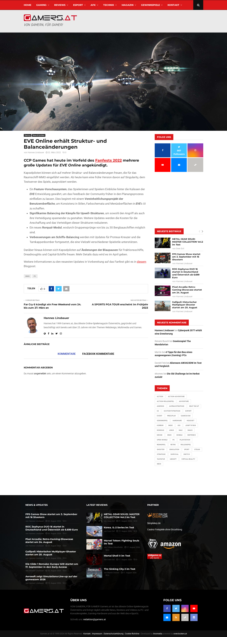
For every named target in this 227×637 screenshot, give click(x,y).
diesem (141, 261)
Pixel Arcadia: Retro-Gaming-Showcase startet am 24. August (187, 290)
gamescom (185, 416)
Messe (159, 435)
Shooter (160, 449)
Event (159, 416)
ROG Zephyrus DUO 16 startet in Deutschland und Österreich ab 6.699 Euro (185, 273)
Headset (190, 420)
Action (160, 396)
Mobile (179, 435)
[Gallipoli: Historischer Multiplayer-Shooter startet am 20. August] (162, 306)
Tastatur (161, 459)
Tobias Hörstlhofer (115, 547)
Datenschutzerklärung (113, 634)
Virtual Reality (188, 459)
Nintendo (191, 435)
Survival (174, 454)
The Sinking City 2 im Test (119, 568)
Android (160, 406)
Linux (171, 430)
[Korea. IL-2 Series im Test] (94, 531)
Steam (197, 449)
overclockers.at (180, 634)
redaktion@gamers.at (94, 619)
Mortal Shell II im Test (117, 555)
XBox (159, 464)
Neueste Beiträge (169, 231)
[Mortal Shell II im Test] (94, 559)
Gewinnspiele (150, 4)
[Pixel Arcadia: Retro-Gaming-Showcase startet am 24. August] (162, 291)
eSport (78, 4)
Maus (190, 430)
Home (27, 4)
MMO (27, 276)
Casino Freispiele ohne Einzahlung (164, 529)
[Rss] (176, 617)
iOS (179, 425)
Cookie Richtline (132, 634)
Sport (186, 449)
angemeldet (40, 373)
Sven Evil (180, 248)
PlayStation (185, 440)
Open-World (162, 440)
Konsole (160, 430)
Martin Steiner (113, 573)
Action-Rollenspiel (165, 401)
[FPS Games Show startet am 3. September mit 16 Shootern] (162, 258)
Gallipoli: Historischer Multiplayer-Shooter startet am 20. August (184, 305)
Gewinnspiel (162, 420)
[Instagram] (185, 608)
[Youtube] (194, 608)
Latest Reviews (97, 504)
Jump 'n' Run (190, 425)
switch (186, 454)
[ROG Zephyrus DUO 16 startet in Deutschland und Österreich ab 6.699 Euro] (162, 273)
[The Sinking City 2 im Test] (94, 572)
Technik (108, 4)
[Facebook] (167, 608)
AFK (93, 4)
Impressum (97, 634)
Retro (173, 445)
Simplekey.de (154, 523)
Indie (170, 425)
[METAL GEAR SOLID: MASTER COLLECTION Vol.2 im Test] (162, 243)
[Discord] (194, 617)
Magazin (127, 4)
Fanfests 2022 (108, 160)
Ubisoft (173, 459)
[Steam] (185, 617)
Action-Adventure (176, 396)
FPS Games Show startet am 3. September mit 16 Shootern (186, 257)
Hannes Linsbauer (36, 152)
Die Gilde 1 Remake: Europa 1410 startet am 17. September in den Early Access (51, 565)
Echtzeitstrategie (172, 411)
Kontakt (173, 4)
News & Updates (39, 135)
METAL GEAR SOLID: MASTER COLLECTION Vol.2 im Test (187, 242)
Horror (160, 425)
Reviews (59, 4)
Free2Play (171, 416)
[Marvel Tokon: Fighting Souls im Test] (94, 544)
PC (35, 276)
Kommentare (67, 353)
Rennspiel (161, 445)
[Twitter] (176, 608)
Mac (181, 430)
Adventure (184, 401)
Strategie (161, 454)
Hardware (177, 420)
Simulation (174, 449)
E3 (158, 411)
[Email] (167, 617)
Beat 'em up (194, 406)
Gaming (41, 4)
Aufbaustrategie (176, 406)
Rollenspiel (186, 445)
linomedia (157, 634)
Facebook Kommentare (98, 353)
